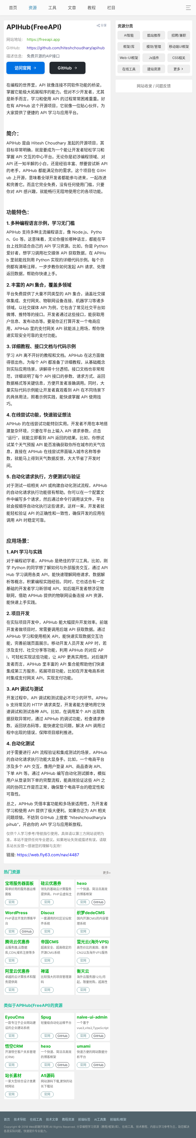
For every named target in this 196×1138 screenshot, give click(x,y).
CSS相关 (178, 58)
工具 (52, 7)
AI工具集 (100, 1119)
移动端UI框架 (179, 46)
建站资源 (154, 69)
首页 (13, 7)
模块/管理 (153, 46)
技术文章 (52, 1119)
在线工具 (129, 69)
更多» (107, 873)
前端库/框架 (118, 1119)
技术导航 (20, 1119)
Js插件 (154, 58)
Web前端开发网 (38, 1127)
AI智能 (129, 35)
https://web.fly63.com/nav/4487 (48, 854)
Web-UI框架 (129, 58)
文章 (72, 7)
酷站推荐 (154, 35)
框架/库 (128, 46)
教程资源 (68, 1119)
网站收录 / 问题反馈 (154, 85)
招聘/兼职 (179, 35)
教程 (92, 7)
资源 (33, 7)
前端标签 (84, 1119)
